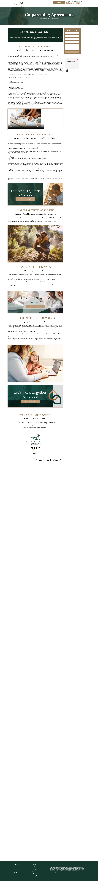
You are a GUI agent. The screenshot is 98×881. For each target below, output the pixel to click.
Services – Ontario (37, 867)
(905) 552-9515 (18, 868)
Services (38, 5)
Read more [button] (69, 66)
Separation (52, 5)
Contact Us (82, 5)
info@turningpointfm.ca (18, 870)
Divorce (47, 5)
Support (56, 5)
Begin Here (59, 2)
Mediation (43, 5)
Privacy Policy (36, 875)
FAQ (33, 871)
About (74, 5)
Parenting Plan (26, 53)
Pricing (34, 869)
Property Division (63, 5)
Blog (77, 5)
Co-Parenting (69, 5)
